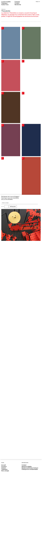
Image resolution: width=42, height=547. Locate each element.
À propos (17, 2)
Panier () (38, 1)
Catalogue (4, 3)
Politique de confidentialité (30, 469)
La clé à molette (6, 2)
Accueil (3, 465)
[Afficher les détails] (2, 28)
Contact (17, 3)
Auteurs (3, 468)
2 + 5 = (2, 206)
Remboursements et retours (30, 468)
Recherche (18, 4)
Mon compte (5, 471)
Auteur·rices (4, 4)
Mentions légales (27, 466)
